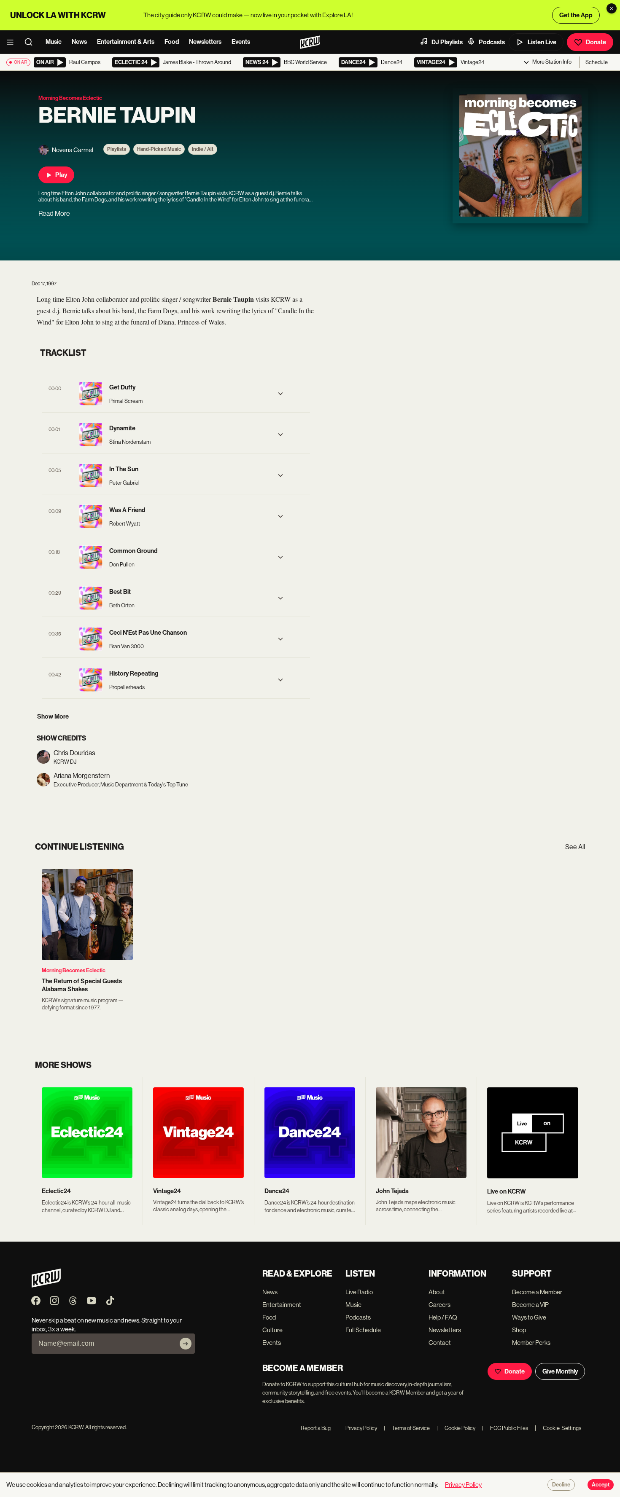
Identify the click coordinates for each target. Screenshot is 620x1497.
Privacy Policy (357, 1428)
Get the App (576, 15)
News (79, 42)
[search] (31, 42)
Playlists (116, 149)
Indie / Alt (202, 149)
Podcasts (492, 42)
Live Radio (359, 1292)
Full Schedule (363, 1329)
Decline (561, 1484)
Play (61, 175)
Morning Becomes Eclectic (73, 970)
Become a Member (537, 1292)
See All (575, 847)
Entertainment (281, 1304)
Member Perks (531, 1342)
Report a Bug (316, 1428)
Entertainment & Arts (125, 42)
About (437, 1292)
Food (171, 42)
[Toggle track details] (280, 393)
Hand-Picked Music (159, 149)
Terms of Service (407, 1428)
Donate (596, 42)
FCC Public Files (505, 1428)
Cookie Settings (562, 1428)
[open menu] (12, 42)
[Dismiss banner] (612, 8)
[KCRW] (46, 1285)
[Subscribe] (185, 1343)
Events (241, 42)
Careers (439, 1304)
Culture (272, 1329)
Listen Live (542, 42)
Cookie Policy (456, 1428)
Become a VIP (530, 1304)
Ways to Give (529, 1317)
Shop (519, 1329)
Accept (600, 1484)
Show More (53, 716)
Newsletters (205, 42)
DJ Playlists (447, 42)
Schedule (596, 62)
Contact (440, 1342)
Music (54, 42)
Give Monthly (560, 1371)
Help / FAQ (443, 1317)
